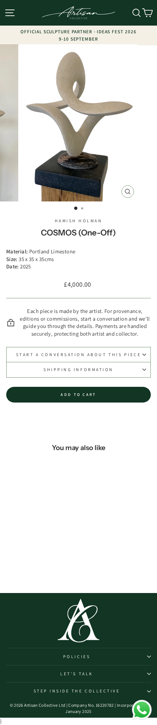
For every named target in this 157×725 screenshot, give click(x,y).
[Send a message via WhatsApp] (141, 709)
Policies (76, 656)
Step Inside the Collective (77, 691)
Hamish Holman (79, 220)
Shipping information (78, 369)
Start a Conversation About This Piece (78, 354)
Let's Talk (76, 673)
